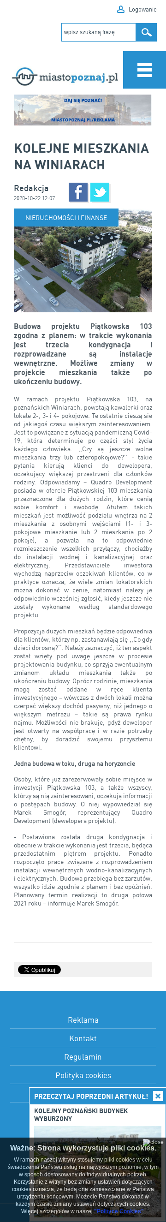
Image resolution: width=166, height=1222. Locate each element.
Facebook (78, 192)
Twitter (99, 192)
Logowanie (143, 9)
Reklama (83, 1020)
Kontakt (83, 1038)
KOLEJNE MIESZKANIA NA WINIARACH (81, 156)
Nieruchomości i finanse (66, 217)
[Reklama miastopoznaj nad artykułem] (83, 110)
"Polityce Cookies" (119, 1211)
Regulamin (83, 1057)
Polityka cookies (83, 1075)
